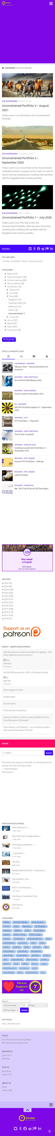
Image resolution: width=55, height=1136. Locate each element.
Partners (7, 930)
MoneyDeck (29, 485)
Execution (35, 955)
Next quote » (7, 771)
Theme (12, 289)
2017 (8, 608)
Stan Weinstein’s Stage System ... (26, 835)
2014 (8, 618)
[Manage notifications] (49, 1131)
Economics (12, 329)
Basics (10, 273)
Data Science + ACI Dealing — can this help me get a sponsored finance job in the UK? (26, 708)
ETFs (25, 458)
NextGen (6, 963)
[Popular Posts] (46, 356)
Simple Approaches (9, 967)
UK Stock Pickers (31, 971)
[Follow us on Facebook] (38, 248)
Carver (6, 925)
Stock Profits (8, 955)
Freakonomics (22, 955)
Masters (34, 963)
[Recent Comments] (21, 356)
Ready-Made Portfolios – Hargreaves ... (29, 869)
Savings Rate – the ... (21, 878)
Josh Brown (22, 951)
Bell (46, 946)
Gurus (10, 320)
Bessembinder (9, 942)
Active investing (14, 280)
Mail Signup (17, 904)
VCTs (26, 417)
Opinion (6, 934)
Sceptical (16, 946)
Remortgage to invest (13, 669)
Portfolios (11, 286)
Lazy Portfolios (21, 475)
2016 (8, 612)
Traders (44, 963)
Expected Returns (35, 938)
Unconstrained (9, 101)
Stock (11, 296)
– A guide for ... (19, 852)
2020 (8, 599)
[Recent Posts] (8, 356)
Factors (6, 938)
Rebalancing (36, 951)
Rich (42, 971)
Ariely (27, 930)
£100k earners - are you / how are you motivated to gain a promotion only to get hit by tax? (26, 718)
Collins (6, 946)
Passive (32, 458)
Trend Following (8, 971)
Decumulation (13, 283)
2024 (8, 586)
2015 (8, 615)
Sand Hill (36, 946)
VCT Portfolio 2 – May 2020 (26, 420)
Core (11, 293)
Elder (48, 938)
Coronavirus (18, 938)
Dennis (46, 955)
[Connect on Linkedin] (51, 248)
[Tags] (34, 356)
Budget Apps (9, 676)
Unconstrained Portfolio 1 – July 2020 (27, 217)
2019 (8, 602)
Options (18, 930)
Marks (26, 946)
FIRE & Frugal (35, 934)
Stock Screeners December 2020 (29, 393)
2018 (8, 605)
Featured (31, 363)
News (9, 326)
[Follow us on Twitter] (30, 248)
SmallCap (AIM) (15, 302)
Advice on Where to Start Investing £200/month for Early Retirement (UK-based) (26, 698)
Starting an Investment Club (24, 895)
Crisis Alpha (38, 930)
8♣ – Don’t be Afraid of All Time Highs (31, 488)
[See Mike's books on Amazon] (34, 248)
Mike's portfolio (31, 377)
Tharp (42, 942)
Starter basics (9, 683)
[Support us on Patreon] (47, 248)
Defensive (12, 306)
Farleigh (25, 963)
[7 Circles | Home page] (9, 3)
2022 (8, 592)
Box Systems (24, 967)
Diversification (38, 921)
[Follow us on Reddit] (42, 248)
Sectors (11, 309)
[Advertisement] (27, 35)
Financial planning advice (14, 689)
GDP (5, 959)
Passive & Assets (14, 276)
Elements (27, 926)
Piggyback (13, 299)
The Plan (16, 861)
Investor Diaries (21, 921)
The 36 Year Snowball (24, 434)
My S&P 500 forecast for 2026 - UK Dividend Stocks (25, 652)
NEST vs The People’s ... (22, 887)
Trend (12, 316)
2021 (8, 595)
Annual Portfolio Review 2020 (28, 380)
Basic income (32, 959)
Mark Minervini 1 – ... (21, 827)
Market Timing (19, 934)
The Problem (20, 363)
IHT (16, 404)
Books (10, 323)
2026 (8, 583)
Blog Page (10, 339)
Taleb (33, 942)
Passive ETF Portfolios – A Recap (29, 461)
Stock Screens (30, 390)
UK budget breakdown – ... (24, 844)
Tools (16, 926)
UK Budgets (40, 926)
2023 (8, 589)
